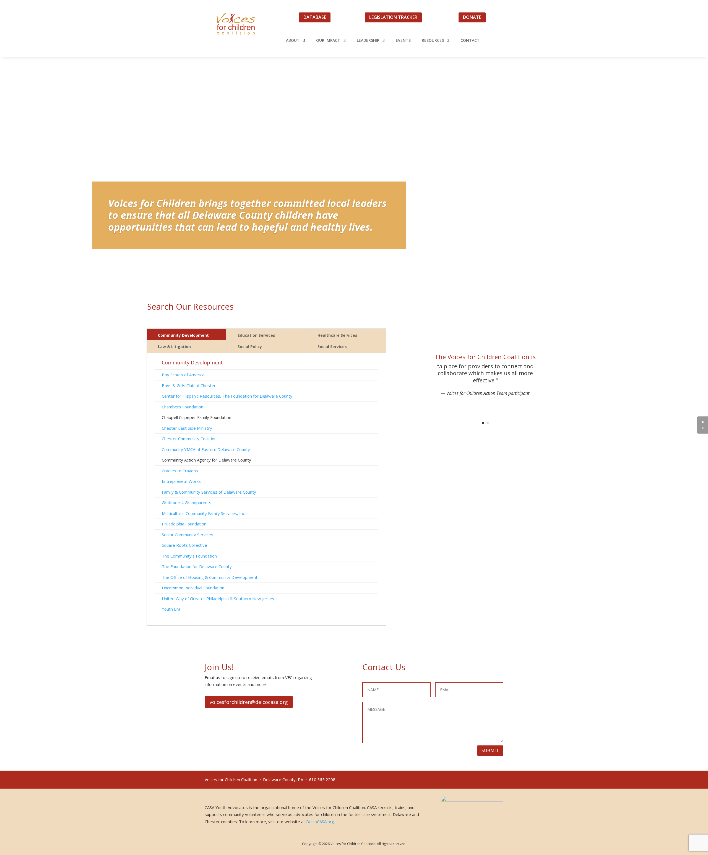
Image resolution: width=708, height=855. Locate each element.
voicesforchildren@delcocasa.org (249, 702)
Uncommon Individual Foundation (193, 587)
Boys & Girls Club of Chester (189, 385)
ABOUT (293, 40)
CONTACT (470, 40)
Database (314, 17)
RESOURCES (433, 40)
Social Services (332, 346)
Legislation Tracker (393, 17)
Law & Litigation (174, 346)
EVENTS (403, 40)
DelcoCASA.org (320, 821)
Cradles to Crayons (180, 470)
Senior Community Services (187, 534)
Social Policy (250, 346)
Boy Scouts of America (183, 374)
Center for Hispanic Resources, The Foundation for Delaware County (227, 396)
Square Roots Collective (184, 545)
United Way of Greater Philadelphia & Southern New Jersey (218, 598)
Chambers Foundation (182, 407)
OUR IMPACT (328, 40)
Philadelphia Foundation (184, 524)
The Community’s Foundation (189, 556)
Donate (472, 17)
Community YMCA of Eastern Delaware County (206, 449)
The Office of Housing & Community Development (209, 577)
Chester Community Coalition (189, 438)
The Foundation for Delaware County (197, 566)
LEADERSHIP (368, 40)
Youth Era (171, 609)
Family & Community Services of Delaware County (209, 492)
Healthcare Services (337, 335)
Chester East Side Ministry (187, 428)
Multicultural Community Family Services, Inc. (204, 513)
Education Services (256, 335)
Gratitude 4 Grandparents (186, 502)
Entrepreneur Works (181, 481)
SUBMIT (490, 750)
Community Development (183, 335)
